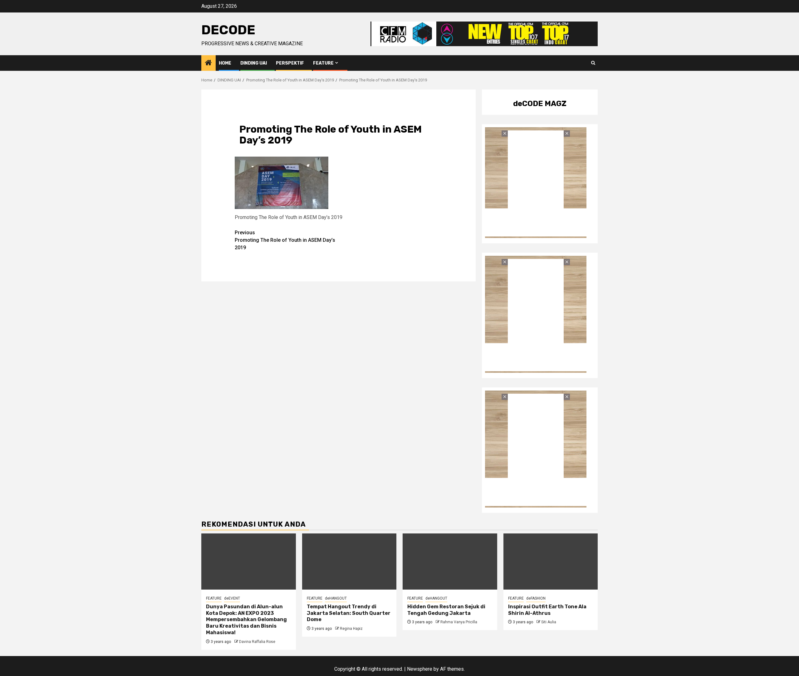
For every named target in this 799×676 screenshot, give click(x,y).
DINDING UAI (253, 63)
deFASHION (536, 598)
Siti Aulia (548, 622)
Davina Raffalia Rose (257, 642)
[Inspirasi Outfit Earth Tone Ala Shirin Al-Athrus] (550, 561)
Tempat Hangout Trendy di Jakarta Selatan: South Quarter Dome (348, 613)
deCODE (228, 30)
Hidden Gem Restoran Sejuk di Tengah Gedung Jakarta (446, 610)
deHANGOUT (336, 598)
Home (225, 63)
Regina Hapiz (351, 628)
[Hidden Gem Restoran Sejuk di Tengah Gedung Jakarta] (450, 561)
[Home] (208, 63)
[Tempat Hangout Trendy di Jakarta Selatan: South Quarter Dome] (349, 561)
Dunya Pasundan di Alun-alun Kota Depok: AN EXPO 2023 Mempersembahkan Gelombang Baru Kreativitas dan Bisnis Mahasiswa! (246, 619)
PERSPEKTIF (290, 63)
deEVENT (232, 598)
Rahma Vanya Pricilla (458, 622)
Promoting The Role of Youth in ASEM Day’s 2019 (285, 240)
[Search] (593, 63)
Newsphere (419, 669)
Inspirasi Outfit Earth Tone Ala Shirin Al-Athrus (547, 610)
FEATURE (323, 63)
